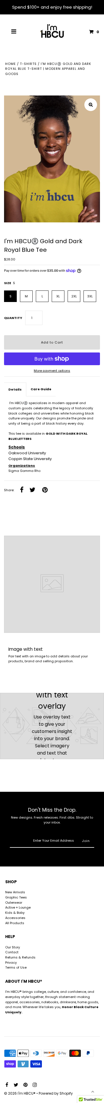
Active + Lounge (18, 907)
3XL (90, 296)
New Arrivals (15, 892)
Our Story (12, 947)
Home (10, 63)
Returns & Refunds (20, 957)
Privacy (11, 962)
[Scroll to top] (92, 1091)
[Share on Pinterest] (45, 490)
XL (58, 296)
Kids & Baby (15, 912)
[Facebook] (6, 1085)
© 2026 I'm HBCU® (20, 1093)
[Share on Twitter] (32, 490)
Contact (11, 952)
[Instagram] (34, 1085)
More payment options (52, 370)
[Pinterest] (24, 1085)
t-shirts (28, 63)
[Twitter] (15, 1085)
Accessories (15, 918)
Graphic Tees (16, 897)
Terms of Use (16, 967)
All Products (14, 923)
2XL (74, 296)
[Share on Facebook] (22, 490)
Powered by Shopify (56, 1093)
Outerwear (13, 902)
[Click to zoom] (90, 104)
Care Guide (41, 389)
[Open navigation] (14, 32)
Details (15, 389)
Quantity (13, 318)
